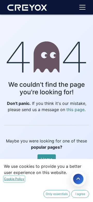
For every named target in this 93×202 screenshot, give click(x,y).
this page (75, 109)
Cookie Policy (14, 179)
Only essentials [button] (57, 194)
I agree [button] (80, 194)
